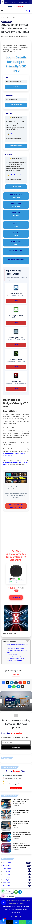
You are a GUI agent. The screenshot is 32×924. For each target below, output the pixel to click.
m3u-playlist (6, 880)
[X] (7, 682)
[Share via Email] (22, 686)
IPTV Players (6, 874)
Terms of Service (9, 909)
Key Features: (13, 654)
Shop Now (16, 597)
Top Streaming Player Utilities (15, 648)
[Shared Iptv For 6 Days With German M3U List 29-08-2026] (6, 826)
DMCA (25, 909)
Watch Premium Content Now (16, 506)
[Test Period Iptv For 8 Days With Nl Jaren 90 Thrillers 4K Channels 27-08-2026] (6, 848)
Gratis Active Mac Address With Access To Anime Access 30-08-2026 (21, 801)
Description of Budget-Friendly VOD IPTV (17, 651)
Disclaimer (26, 906)
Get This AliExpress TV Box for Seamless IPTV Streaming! (15, 659)
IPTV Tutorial (6, 871)
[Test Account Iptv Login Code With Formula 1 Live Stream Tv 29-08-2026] (6, 837)
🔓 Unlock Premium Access (16, 134)
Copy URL (16, 87)
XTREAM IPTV (6, 868)
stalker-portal (6, 882)
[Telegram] (18, 686)
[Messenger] (10, 686)
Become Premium (16, 788)
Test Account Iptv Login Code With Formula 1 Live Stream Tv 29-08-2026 (22, 834)
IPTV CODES (6, 865)
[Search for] (30, 11)
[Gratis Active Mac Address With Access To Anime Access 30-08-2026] (6, 803)
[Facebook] (3, 682)
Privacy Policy (16, 912)
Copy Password (16, 146)
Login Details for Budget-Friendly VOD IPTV (17, 645)
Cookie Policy (18, 909)
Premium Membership (9, 906)
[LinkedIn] (12, 682)
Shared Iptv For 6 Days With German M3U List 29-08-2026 (21, 823)
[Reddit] (24, 682)
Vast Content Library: (18, 656)
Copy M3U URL (16, 186)
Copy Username (16, 105)
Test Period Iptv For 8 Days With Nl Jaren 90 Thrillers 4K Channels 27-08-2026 (21, 845)
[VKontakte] (28, 682)
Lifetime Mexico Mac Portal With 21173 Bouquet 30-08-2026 (16, 705)
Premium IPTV (11, 18)
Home (4, 18)
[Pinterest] (20, 682)
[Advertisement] (16, 531)
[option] (16, 701)
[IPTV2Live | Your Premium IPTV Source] (16, 6)
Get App (16, 301)
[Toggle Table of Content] (27, 641)
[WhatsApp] (14, 686)
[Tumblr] (16, 682)
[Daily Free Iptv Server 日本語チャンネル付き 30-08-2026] (6, 815)
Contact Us (19, 906)
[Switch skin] (27, 11)
